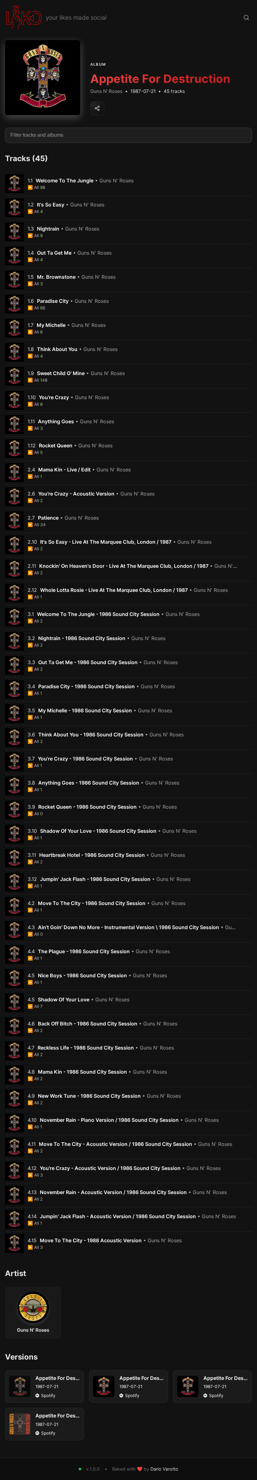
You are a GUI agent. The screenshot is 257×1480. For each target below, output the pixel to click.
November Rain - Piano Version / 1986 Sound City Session (109, 1120)
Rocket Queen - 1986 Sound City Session (87, 807)
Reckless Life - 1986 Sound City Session (86, 1048)
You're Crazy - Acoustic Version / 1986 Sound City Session (110, 1168)
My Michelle (51, 325)
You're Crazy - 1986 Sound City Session (85, 758)
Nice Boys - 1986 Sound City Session (82, 975)
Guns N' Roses (106, 91)
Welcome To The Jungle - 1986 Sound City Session (98, 614)
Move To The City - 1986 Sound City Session (91, 903)
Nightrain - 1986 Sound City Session (81, 638)
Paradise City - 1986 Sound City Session (86, 686)
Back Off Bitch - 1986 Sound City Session (87, 1023)
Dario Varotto (164, 1469)
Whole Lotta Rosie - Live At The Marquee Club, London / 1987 (114, 590)
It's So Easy (50, 204)
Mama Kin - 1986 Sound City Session (82, 1072)
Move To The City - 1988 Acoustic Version (91, 1240)
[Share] (97, 108)
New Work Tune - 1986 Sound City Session (89, 1096)
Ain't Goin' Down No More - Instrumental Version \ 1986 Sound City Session (128, 927)
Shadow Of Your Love (63, 999)
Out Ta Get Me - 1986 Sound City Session (88, 662)
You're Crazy (54, 397)
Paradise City (53, 301)
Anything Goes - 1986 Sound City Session (88, 783)
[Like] (247, 184)
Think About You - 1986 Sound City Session (91, 734)
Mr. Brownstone (56, 277)
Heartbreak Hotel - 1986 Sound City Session (92, 855)
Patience (48, 518)
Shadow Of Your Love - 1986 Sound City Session (98, 831)
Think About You (57, 349)
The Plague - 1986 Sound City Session (84, 951)
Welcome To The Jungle (64, 180)
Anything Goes (56, 421)
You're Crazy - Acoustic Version (76, 494)
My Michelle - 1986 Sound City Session (85, 710)
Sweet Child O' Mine (61, 373)
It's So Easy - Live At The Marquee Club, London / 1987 (105, 542)
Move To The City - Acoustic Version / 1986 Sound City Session (115, 1144)
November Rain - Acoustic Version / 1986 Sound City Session (113, 1192)
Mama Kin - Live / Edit (64, 469)
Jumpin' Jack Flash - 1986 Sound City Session (95, 879)
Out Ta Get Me (54, 253)
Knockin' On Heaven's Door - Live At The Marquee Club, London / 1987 (123, 566)
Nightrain (48, 229)
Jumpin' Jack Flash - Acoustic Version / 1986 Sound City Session (118, 1216)
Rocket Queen (55, 445)
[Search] (246, 17)
